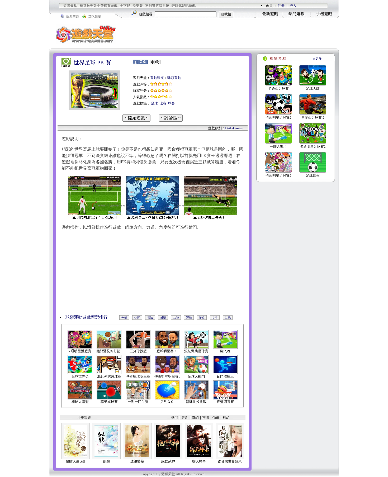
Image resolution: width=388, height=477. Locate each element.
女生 (215, 317)
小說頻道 (84, 417)
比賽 (162, 103)
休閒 (137, 317)
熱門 (174, 417)
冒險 (150, 317)
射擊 (163, 317)
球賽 (171, 103)
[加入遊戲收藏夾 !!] (155, 63)
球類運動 (174, 78)
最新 (185, 417)
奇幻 (195, 417)
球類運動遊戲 (78, 317)
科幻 (226, 417)
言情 (205, 417)
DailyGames (234, 128)
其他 (227, 317)
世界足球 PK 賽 (92, 62)
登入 (293, 6)
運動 (189, 317)
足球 (154, 103)
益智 (176, 317)
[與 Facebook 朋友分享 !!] (140, 63)
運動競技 (157, 78)
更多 (317, 58)
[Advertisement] (231, 34)
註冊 (281, 6)
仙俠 (215, 417)
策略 (202, 317)
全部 (124, 317)
